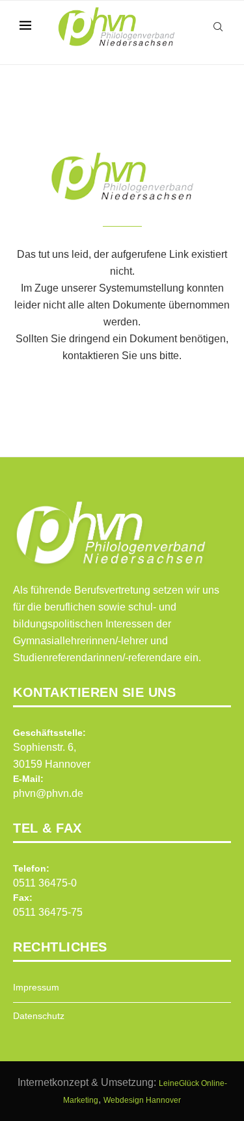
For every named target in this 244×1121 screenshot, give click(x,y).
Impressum (36, 987)
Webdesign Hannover (142, 1100)
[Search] (217, 26)
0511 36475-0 (45, 882)
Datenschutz (38, 1016)
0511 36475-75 (48, 912)
